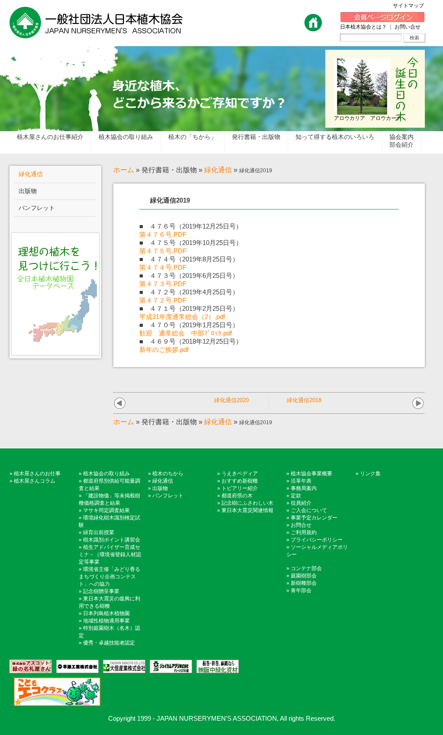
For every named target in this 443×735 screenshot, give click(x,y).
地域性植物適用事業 (106, 621)
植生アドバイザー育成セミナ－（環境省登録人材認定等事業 (110, 554)
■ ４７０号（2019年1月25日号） (189, 325)
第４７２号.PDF (162, 300)
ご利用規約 (304, 532)
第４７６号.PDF (162, 234)
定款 (296, 496)
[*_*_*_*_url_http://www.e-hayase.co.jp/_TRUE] (75, 666)
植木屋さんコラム (34, 481)
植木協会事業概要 (311, 474)
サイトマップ (411, 6)
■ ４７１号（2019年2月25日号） (189, 308)
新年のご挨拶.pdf (164, 349)
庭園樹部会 (304, 576)
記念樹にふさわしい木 (247, 503)
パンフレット (167, 496)
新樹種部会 (304, 583)
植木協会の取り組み (106, 474)
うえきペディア (240, 474)
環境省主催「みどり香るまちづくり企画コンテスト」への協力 (109, 576)
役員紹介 (301, 503)
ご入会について (309, 510)
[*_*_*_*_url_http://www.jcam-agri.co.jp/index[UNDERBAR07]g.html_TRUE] (168, 666)
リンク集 (370, 474)
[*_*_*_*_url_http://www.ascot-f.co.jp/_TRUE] (31, 666)
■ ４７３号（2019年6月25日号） (189, 275)
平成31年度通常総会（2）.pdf (182, 316)
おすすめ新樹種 (240, 481)
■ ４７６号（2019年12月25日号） (190, 226)
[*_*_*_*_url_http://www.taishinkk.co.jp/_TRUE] (122, 666)
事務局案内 (304, 488)
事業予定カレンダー (314, 518)
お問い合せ (408, 27)
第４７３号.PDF (162, 283)
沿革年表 (301, 481)
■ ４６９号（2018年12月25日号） (190, 341)
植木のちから (167, 474)
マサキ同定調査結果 (106, 510)
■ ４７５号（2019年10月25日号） (190, 242)
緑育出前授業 (98, 532)
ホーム (123, 170)
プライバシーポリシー (317, 540)
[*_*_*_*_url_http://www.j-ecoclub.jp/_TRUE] (55, 691)
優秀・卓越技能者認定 (109, 643)
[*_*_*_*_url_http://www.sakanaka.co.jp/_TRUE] (215, 666)
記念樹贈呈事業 (101, 591)
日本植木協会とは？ (363, 27)
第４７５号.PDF (162, 251)
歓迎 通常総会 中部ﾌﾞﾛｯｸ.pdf (185, 333)
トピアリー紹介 (240, 488)
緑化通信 (218, 170)
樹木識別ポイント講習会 (111, 540)
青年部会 (301, 590)
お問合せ (301, 525)
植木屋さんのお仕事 (37, 474)
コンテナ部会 (306, 568)
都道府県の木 (237, 496)
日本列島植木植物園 (106, 613)
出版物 (160, 488)
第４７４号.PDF (162, 267)
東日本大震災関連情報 (247, 510)
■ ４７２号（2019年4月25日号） (189, 292)
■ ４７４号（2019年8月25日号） (189, 259)
